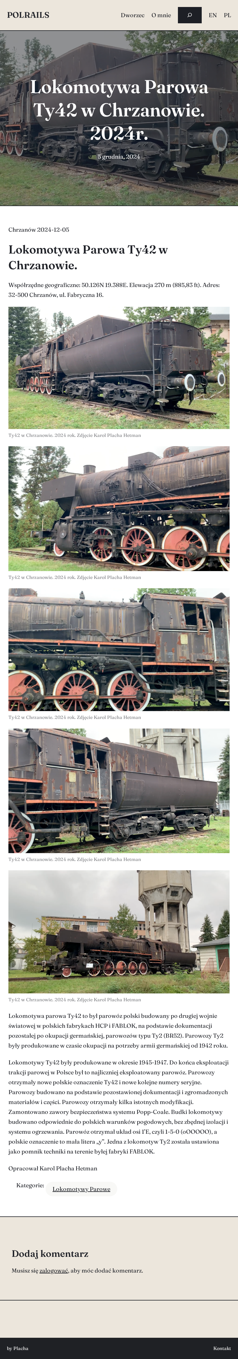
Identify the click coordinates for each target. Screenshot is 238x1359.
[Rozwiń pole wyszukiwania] (190, 15)
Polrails (28, 15)
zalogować (53, 1270)
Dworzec (133, 15)
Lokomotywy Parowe (81, 1189)
